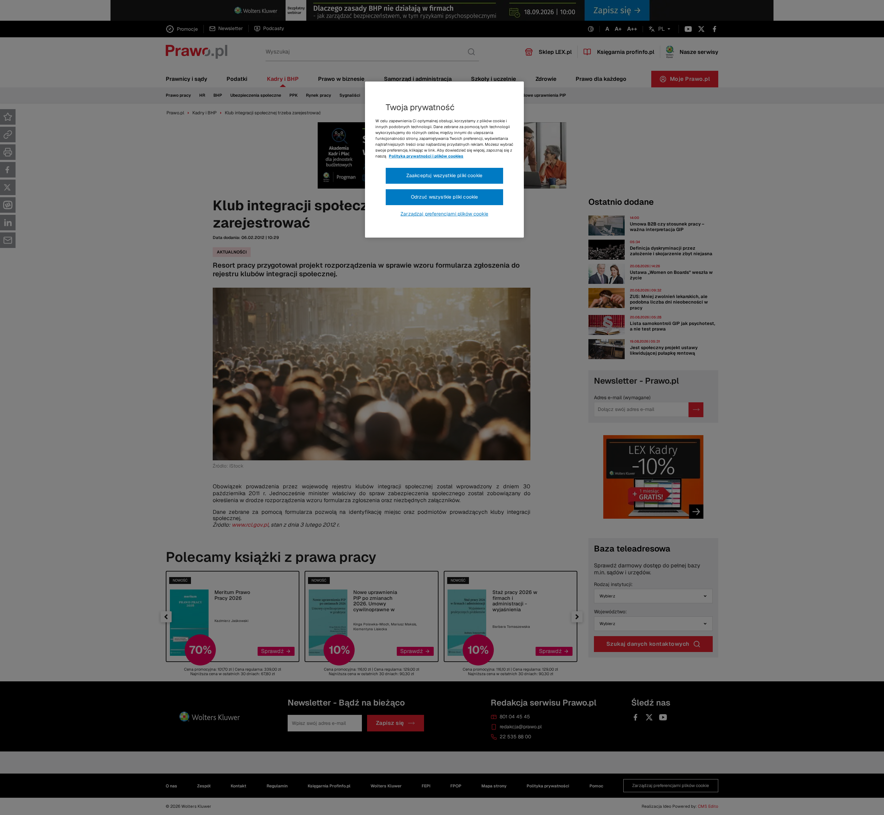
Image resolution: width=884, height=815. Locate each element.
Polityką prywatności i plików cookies (426, 156)
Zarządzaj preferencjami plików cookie (444, 214)
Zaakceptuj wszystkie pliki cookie (444, 175)
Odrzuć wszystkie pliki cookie (444, 197)
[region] (444, 160)
